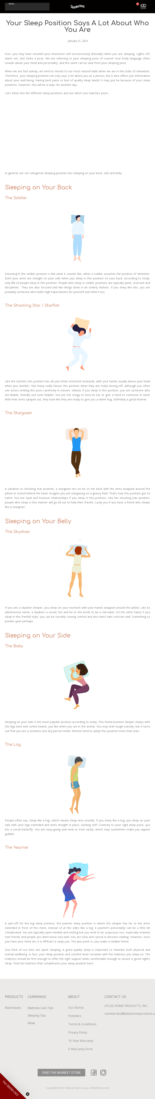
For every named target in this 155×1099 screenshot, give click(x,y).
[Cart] (136, 6)
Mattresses (13, 1008)
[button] (27, 7)
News (31, 1023)
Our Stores (76, 1007)
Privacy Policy (77, 1032)
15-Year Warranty (80, 1041)
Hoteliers (74, 1016)
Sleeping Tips (37, 1015)
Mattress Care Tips (40, 1008)
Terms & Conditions (82, 1024)
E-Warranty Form (80, 1049)
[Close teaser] (27, 1094)
